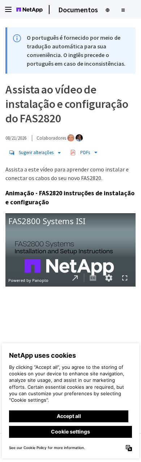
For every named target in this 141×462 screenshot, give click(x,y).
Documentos (78, 9)
